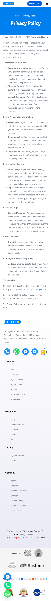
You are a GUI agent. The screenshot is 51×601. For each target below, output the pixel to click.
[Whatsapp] (7, 594)
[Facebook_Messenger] (7, 577)
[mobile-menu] (46, 3)
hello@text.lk (40, 289)
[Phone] (7, 585)
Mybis (42, 538)
